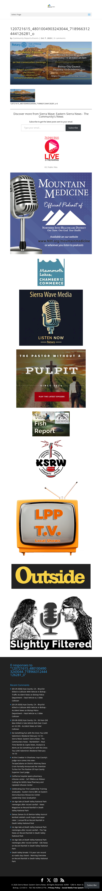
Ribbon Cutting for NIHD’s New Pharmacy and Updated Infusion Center (28, 782)
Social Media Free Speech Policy (75, 888)
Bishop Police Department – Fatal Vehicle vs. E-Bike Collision (28, 697)
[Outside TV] (51, 588)
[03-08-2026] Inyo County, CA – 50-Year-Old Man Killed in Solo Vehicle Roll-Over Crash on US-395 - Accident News (30, 723)
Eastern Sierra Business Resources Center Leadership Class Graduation (29, 795)
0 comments (60, 38)
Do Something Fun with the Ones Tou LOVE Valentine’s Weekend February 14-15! (29, 751)
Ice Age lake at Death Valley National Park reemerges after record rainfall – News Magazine (29, 804)
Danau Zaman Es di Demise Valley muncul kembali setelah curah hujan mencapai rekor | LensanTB (29, 817)
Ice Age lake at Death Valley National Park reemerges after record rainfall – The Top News (29, 830)
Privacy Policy (54, 888)
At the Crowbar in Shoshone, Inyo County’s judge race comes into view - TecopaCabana (29, 760)
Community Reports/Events (26, 38)
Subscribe (73, 127)
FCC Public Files (51, 167)
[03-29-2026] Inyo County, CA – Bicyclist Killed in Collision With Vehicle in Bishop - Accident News (29, 707)
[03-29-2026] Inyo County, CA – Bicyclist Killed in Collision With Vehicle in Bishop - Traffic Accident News (29, 692)
